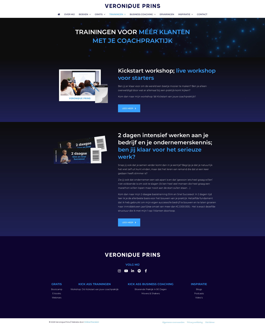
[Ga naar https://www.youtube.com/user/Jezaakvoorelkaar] (126, 271)
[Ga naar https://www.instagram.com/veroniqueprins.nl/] (119, 271)
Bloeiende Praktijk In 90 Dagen (151, 289)
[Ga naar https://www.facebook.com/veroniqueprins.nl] (145, 271)
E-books (56, 293)
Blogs (199, 289)
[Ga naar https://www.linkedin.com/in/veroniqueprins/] (132, 271)
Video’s (199, 297)
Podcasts (199, 293)
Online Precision (91, 322)
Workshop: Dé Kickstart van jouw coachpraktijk (95, 289)
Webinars (56, 297)
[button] (89, 14)
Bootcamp (56, 289)
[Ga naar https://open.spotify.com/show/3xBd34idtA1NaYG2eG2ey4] (139, 271)
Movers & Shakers (150, 293)
